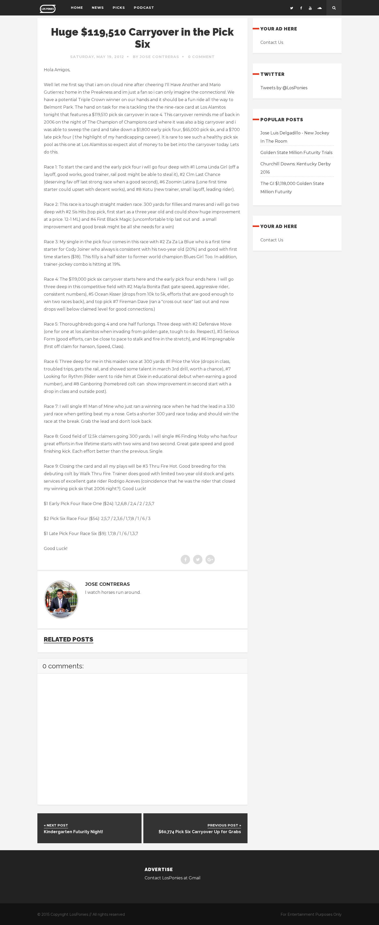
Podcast (144, 7)
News (98, 7)
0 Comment (201, 56)
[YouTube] (310, 7)
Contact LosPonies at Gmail (173, 877)
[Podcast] (319, 7)
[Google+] (210, 559)
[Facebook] (300, 7)
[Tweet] (197, 559)
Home (77, 7)
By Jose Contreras (156, 56)
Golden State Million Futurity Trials (296, 152)
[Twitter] (291, 7)
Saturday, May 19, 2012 (97, 56)
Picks (119, 7)
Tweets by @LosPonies (283, 87)
